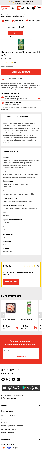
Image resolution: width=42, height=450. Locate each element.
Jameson (6, 215)
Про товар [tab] (7, 116)
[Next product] (40, 315)
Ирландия (6, 223)
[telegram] (18, 379)
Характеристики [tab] (21, 116)
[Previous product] (3, 315)
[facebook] (3, 379)
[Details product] (10, 308)
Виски (5, 237)
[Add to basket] (16, 327)
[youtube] (13, 379)
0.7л (4, 230)
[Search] (13, 8)
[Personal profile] (28, 8)
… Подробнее (32, 89)
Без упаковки (7, 251)
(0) (15, 62)
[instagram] (8, 379)
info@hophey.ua (8, 398)
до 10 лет (6, 244)
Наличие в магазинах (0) (14, 79)
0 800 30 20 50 (10, 370)
